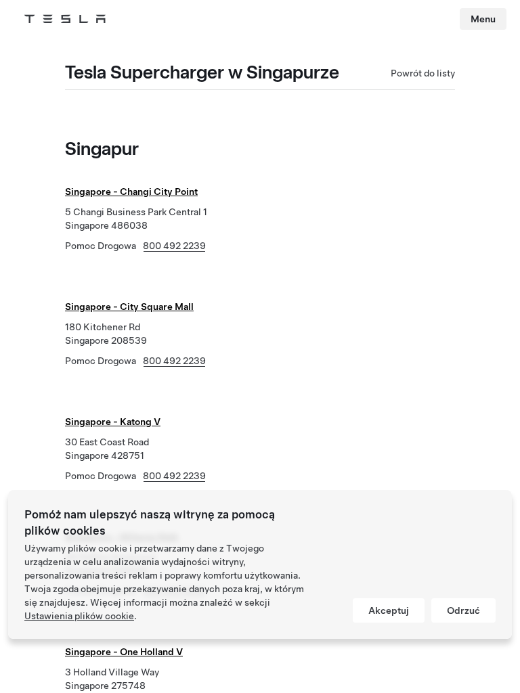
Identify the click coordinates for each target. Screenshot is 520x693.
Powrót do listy (423, 73)
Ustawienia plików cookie (79, 615)
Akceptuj (388, 610)
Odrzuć (463, 610)
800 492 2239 (174, 245)
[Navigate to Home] (65, 19)
